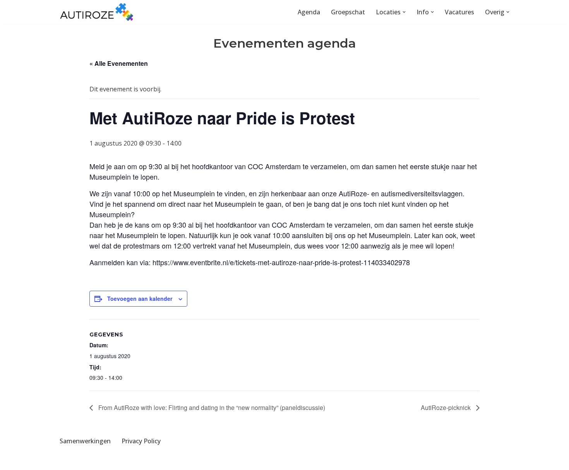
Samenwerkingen (85, 441)
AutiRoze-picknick (446, 407)
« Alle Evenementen (118, 63)
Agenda (309, 12)
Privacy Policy (141, 441)
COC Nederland (133, 460)
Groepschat (348, 12)
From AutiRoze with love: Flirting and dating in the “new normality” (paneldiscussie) (211, 407)
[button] (404, 12)
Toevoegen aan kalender (139, 298)
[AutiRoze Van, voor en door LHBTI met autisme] (96, 12)
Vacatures (459, 12)
